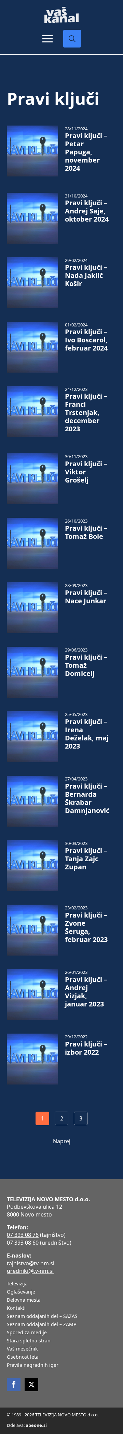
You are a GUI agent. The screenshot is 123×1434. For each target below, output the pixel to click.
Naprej (61, 1141)
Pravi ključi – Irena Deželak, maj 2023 (87, 734)
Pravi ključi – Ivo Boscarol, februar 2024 (86, 340)
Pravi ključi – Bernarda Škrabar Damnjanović (87, 798)
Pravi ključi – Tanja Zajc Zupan (86, 859)
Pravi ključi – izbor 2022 (86, 1048)
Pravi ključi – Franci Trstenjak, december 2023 (86, 412)
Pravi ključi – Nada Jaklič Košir (86, 275)
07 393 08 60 (23, 1242)
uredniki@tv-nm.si (30, 1271)
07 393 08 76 (23, 1235)
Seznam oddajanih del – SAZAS (42, 1316)
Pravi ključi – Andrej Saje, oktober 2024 (87, 211)
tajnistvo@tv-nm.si (30, 1263)
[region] (61, 1381)
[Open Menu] (47, 38)
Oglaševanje (21, 1292)
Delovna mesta (24, 1300)
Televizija (17, 1284)
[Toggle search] (72, 39)
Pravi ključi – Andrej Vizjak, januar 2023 (86, 992)
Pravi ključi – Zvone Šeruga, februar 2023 (86, 927)
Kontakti (16, 1308)
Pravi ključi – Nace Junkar (86, 597)
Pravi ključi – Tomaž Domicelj (86, 665)
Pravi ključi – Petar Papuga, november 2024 (86, 152)
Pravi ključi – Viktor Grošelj (86, 472)
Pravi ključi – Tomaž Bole (86, 532)
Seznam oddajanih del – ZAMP (41, 1324)
